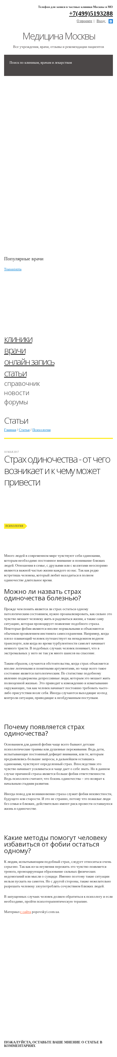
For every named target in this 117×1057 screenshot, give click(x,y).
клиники (18, 338)
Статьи (24, 430)
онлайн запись (29, 361)
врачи (14, 350)
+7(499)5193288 (91, 13)
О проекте (84, 21)
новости (16, 392)
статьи (15, 373)
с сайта (25, 912)
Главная (10, 430)
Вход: (101, 21)
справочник (22, 383)
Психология (41, 430)
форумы (16, 401)
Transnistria (12, 269)
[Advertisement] (45, 168)
